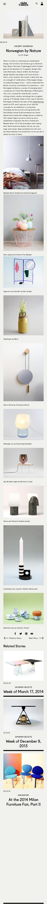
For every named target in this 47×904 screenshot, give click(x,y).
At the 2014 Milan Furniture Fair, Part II (23, 802)
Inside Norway (38, 102)
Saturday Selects (23, 687)
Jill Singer (25, 55)
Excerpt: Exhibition (23, 46)
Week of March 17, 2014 (23, 691)
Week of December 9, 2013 (23, 743)
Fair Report (23, 795)
